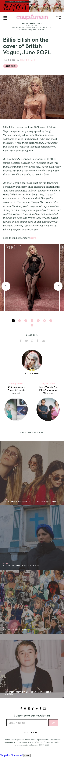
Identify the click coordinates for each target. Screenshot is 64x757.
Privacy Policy (31, 732)
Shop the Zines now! (11, 755)
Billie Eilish (10, 66)
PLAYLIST (58, 18)
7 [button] (50, 321)
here (33, 237)
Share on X (26, 341)
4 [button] (32, 321)
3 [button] (25, 321)
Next (58, 286)
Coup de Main (27, 60)
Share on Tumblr (37, 341)
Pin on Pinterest (32, 341)
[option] (32, 277)
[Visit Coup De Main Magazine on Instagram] (29, 708)
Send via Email (43, 341)
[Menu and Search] (5, 18)
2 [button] (19, 321)
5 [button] (38, 321)
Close (26, 755)
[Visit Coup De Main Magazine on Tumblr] (40, 708)
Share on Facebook (20, 341)
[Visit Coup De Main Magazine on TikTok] (33, 708)
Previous (5, 286)
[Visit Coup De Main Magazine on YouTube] (25, 708)
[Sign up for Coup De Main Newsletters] (44, 708)
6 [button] (44, 321)
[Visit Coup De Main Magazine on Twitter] (37, 708)
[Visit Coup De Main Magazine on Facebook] (21, 708)
